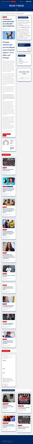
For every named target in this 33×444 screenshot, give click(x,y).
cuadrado (19, 27)
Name (4, 368)
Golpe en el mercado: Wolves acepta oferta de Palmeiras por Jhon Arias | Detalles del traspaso (9, 210)
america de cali (25, 20)
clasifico (27, 23)
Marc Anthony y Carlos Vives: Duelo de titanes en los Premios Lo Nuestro (9, 426)
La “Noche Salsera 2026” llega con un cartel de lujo (24, 408)
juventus (23, 32)
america (20, 20)
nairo (28, 33)
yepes (26, 38)
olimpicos (21, 35)
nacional (25, 33)
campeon (28, 22)
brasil (25, 22)
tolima (23, 38)
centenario (19, 23)
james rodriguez (26, 30)
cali (4, 134)
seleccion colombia (20, 38)
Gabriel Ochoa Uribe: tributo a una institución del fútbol (8, 306)
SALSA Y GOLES (16, 5)
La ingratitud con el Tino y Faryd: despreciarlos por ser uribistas (8, 288)
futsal (5, 135)
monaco (21, 33)
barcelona (22, 22)
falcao (26, 29)
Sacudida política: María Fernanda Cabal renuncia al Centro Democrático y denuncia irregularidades (9, 256)
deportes (20, 59)
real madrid (21, 37)
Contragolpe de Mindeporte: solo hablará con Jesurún (8, 324)
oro (23, 35)
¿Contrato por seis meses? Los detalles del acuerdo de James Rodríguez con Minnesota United (8, 189)
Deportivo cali (25, 27)
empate (23, 29)
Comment (4, 360)
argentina (19, 22)
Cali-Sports (20, 58)
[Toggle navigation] (16, 10)
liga (27, 32)
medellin (29, 32)
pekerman (26, 35)
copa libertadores (27, 25)
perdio (29, 35)
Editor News (7, 442)
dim (29, 27)
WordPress (14, 441)
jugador (19, 32)
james (21, 30)
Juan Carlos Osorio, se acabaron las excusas (9, 276)
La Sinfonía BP (21, 60)
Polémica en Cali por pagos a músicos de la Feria (8, 170)
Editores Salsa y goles (7, 28)
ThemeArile (11, 442)
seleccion (27, 37)
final (28, 29)
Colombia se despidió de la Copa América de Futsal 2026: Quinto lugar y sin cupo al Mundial (8, 233)
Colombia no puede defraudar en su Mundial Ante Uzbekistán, (14, 13)
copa (24, 25)
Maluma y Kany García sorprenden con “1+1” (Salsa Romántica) (8, 407)
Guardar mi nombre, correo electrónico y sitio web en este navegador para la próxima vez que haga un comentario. (8, 380)
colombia (8, 134)
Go (28, 49)
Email (4, 372)
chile (25, 23)
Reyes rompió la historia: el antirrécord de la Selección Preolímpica (8, 342)
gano (19, 30)
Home (3, 13)
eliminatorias (20, 29)
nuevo (18, 35)
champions (23, 23)
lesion (26, 32)
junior (21, 32)
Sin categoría (21, 63)
